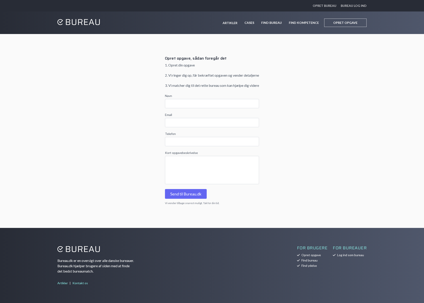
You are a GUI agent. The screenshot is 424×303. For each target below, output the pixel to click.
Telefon (170, 134)
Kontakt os (80, 283)
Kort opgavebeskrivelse (181, 153)
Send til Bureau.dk (185, 193)
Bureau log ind (354, 6)
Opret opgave (345, 23)
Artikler (230, 23)
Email (168, 115)
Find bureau (271, 23)
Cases (249, 23)
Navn (168, 96)
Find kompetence (304, 23)
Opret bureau (324, 6)
